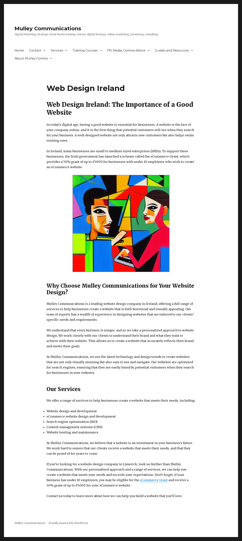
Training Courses (85, 50)
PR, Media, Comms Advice (126, 50)
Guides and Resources (172, 50)
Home (19, 50)
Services (57, 50)
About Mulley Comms (31, 58)
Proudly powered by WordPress (68, 523)
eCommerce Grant (154, 480)
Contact (35, 50)
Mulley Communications (48, 28)
